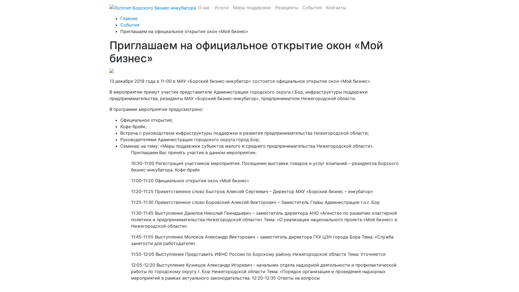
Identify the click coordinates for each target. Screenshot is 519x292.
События (312, 7)
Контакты (336, 7)
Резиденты (286, 7)
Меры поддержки (252, 7)
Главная (128, 18)
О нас (204, 7)
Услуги (221, 7)
